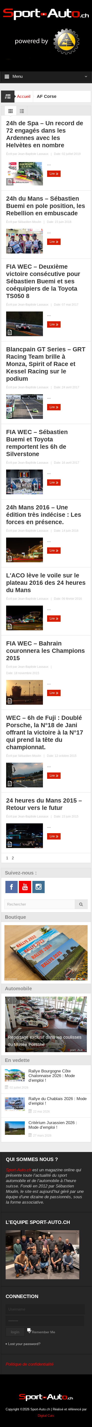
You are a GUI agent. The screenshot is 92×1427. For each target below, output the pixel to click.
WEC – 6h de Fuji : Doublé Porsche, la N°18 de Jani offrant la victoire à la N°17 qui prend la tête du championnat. (44, 732)
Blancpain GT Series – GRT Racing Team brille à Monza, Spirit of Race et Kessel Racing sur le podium (45, 364)
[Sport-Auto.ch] (46, 14)
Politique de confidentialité (29, 1364)
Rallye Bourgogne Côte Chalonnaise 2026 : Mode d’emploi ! (51, 1076)
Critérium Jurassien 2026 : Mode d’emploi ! (52, 1125)
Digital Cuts (46, 1415)
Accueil (23, 96)
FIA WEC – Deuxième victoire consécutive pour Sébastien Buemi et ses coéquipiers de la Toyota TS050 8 (43, 281)
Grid (10, 112)
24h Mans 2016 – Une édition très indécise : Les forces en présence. (43, 514)
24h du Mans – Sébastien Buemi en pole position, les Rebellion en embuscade (45, 206)
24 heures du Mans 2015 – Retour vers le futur (44, 804)
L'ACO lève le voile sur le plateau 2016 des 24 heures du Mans (46, 582)
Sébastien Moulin (29, 222)
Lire (53, 173)
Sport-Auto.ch (18, 1170)
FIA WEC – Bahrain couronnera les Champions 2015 (45, 650)
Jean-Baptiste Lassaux (33, 154)
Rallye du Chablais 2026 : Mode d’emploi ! (57, 1101)
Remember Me (43, 1332)
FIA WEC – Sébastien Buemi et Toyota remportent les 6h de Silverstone (37, 442)
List (22, 112)
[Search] (81, 904)
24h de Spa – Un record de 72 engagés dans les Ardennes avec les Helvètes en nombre (44, 134)
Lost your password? (24, 1344)
